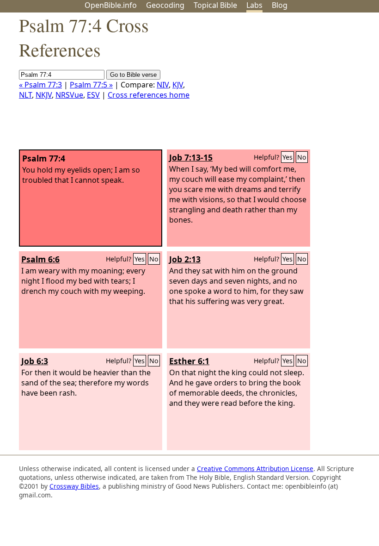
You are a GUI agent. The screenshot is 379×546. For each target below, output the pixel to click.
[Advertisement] (285, 84)
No (301, 157)
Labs (254, 5)
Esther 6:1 (189, 360)
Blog (279, 5)
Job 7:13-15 (191, 157)
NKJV (44, 95)
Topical (215, 5)
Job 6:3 (34, 360)
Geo (165, 5)
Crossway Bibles (74, 486)
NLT (25, 95)
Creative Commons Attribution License (255, 468)
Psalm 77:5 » (91, 85)
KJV (177, 85)
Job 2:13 (185, 259)
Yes (287, 157)
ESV (93, 95)
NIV (163, 85)
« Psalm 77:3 (40, 85)
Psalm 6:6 (40, 259)
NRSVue (69, 95)
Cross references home (149, 95)
